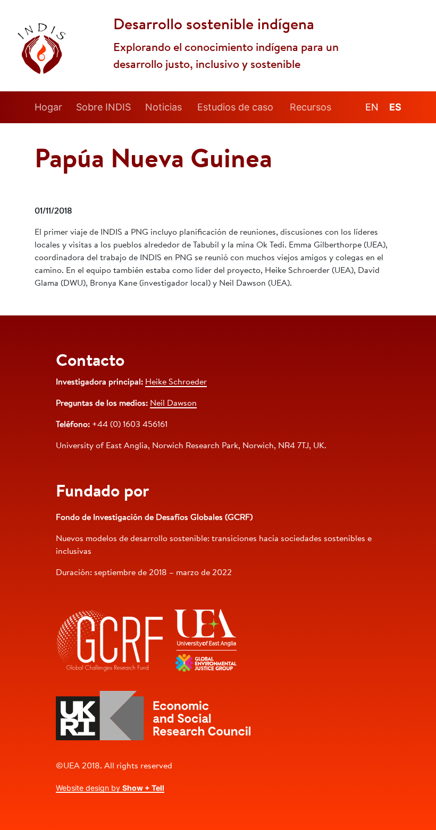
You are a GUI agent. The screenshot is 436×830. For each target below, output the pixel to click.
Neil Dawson (173, 403)
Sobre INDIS (103, 107)
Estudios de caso (235, 107)
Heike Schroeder (176, 382)
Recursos (310, 107)
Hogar (48, 107)
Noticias (163, 107)
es (395, 107)
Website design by (110, 787)
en (372, 107)
